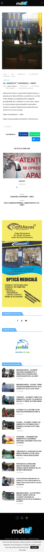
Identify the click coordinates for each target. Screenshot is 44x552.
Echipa (16, 538)
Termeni (23, 538)
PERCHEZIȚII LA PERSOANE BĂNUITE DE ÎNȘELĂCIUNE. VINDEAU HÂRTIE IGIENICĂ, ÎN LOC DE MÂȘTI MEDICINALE (28, 467)
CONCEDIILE (7, 126)
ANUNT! (22, 181)
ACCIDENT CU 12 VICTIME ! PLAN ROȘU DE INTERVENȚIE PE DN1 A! (28, 411)
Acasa (5, 74)
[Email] (26, 517)
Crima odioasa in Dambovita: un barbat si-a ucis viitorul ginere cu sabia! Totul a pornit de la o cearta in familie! (28, 481)
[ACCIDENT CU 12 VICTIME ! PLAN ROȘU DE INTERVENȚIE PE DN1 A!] (8, 413)
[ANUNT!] (22, 165)
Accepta (34, 547)
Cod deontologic (33, 538)
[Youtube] (22, 517)
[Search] (42, 3)
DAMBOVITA (21, 74)
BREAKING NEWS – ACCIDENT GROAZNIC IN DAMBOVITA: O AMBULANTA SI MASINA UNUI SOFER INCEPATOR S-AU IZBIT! (27, 373)
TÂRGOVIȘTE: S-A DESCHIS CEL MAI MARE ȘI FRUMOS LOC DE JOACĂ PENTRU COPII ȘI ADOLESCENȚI (28, 453)
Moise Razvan (12, 86)
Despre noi (9, 538)
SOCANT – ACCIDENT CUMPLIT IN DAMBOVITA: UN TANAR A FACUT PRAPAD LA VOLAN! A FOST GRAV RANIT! (28, 425)
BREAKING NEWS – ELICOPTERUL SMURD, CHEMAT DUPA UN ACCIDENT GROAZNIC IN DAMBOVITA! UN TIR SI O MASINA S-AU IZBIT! (28, 497)
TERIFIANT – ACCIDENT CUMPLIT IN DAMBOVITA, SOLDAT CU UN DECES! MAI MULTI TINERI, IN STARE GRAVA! (29, 399)
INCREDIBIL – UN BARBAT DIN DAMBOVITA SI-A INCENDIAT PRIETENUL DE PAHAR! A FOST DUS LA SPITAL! (28, 440)
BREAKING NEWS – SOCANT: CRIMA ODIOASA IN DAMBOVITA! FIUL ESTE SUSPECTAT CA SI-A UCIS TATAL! (29, 386)
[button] (5, 170)
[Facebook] (17, 517)
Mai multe (22, 550)
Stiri (12, 74)
